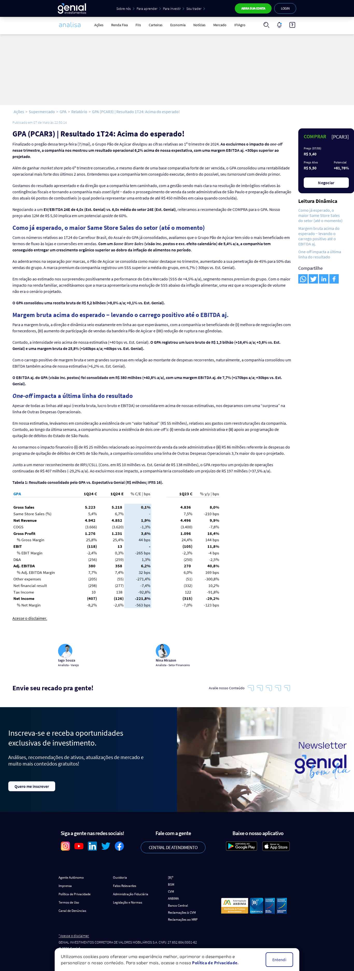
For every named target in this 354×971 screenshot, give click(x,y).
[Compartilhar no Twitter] (313, 279)
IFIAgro (239, 25)
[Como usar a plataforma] (292, 25)
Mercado (219, 25)
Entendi (279, 959)
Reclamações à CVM (182, 912)
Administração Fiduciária (130, 894)
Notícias (199, 25)
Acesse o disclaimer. (29, 618)
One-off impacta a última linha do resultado (319, 254)
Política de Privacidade (74, 894)
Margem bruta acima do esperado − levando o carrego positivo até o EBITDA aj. (318, 236)
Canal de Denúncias (72, 910)
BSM (171, 884)
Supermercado (42, 111)
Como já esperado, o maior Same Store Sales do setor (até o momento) (320, 215)
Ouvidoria (120, 877)
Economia (178, 25)
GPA (63, 111)
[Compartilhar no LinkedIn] (323, 279)
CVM (171, 891)
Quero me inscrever (32, 786)
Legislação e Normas (127, 902)
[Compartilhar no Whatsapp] (303, 279)
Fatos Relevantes (124, 886)
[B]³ (170, 877)
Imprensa (65, 886)
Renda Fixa (119, 25)
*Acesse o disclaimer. (74, 936)
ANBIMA (173, 898)
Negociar (326, 182)
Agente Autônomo (71, 877)
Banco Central (178, 905)
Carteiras (155, 25)
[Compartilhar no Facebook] (334, 279)
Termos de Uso (69, 902)
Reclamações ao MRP (182, 919)
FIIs (138, 25)
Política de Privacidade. (215, 963)
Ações (98, 25)
